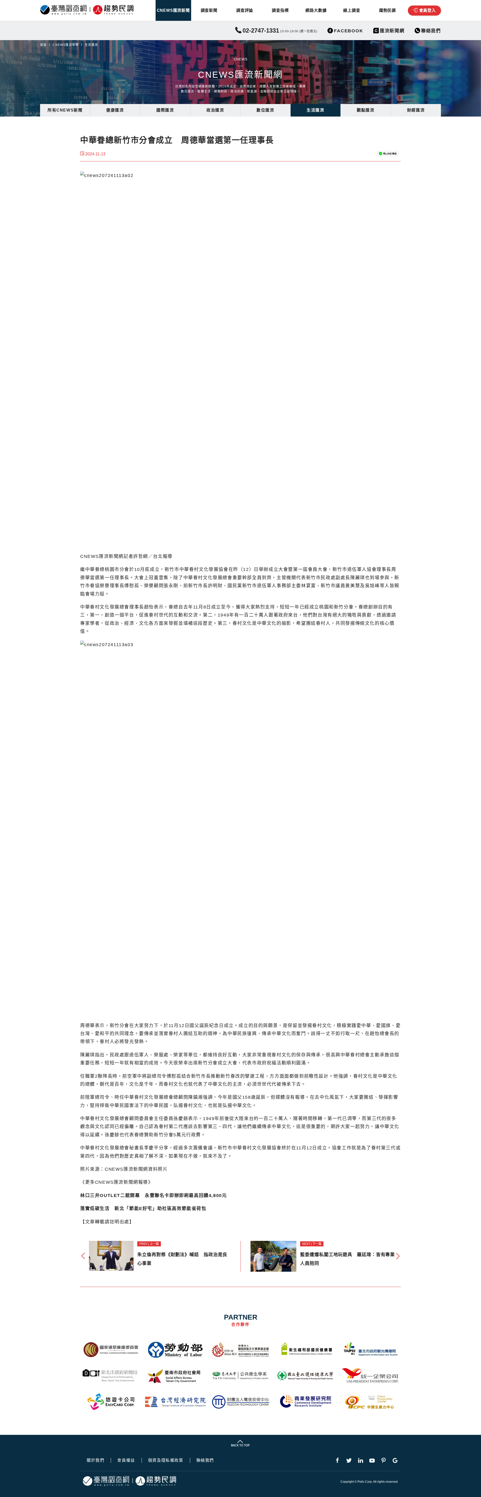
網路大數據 (315, 10)
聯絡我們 (205, 1460)
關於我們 (95, 1460)
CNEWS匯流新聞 (173, 10)
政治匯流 (215, 110)
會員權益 (126, 1460)
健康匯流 (115, 110)
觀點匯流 (365, 110)
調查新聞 (209, 10)
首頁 (43, 44)
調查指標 (280, 10)
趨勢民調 (387, 10)
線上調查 (351, 10)
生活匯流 (315, 110)
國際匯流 (165, 110)
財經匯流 (416, 110)
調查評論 (244, 10)
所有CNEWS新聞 (65, 110)
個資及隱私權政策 (165, 1460)
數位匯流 (265, 110)
